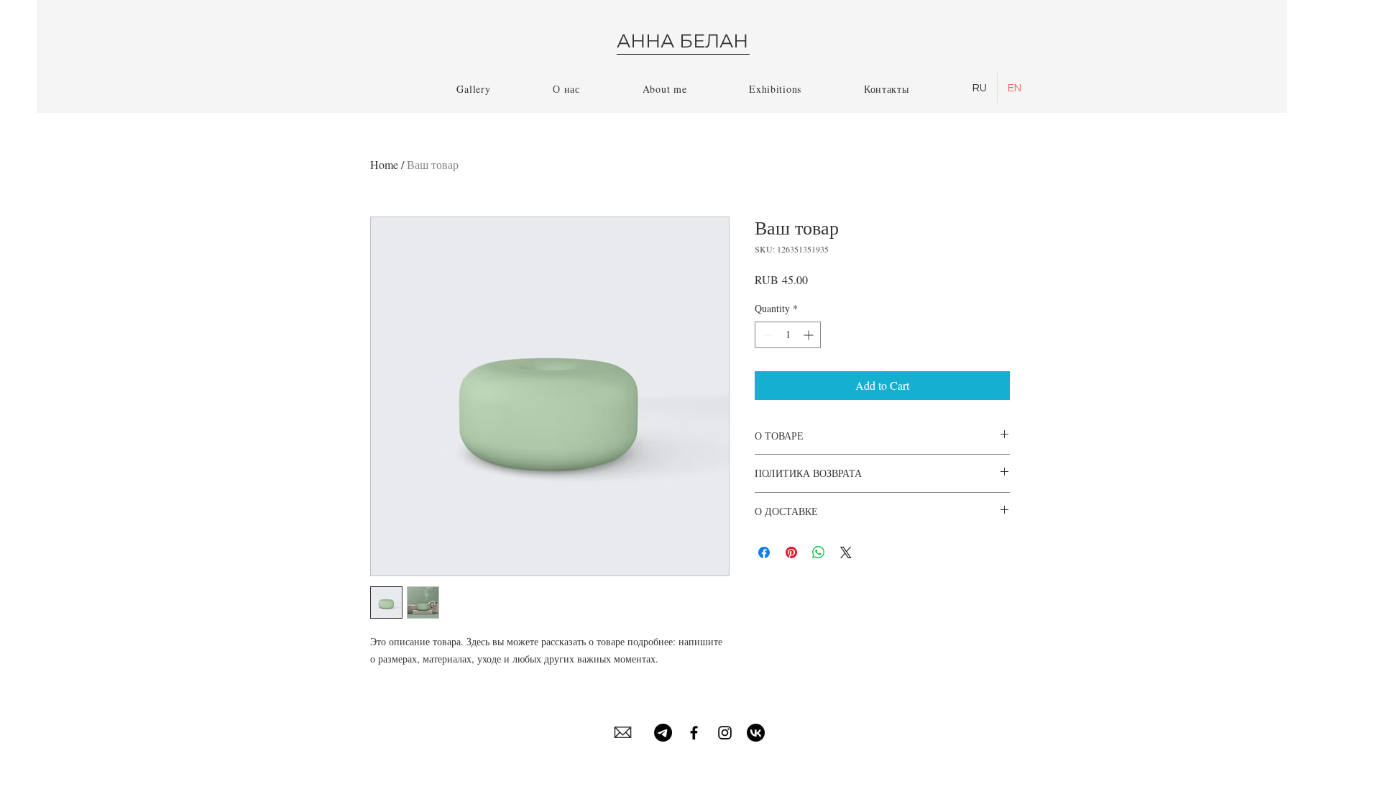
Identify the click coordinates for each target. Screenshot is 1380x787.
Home (384, 164)
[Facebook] (694, 733)
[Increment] (810, 334)
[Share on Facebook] (764, 552)
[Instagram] (725, 733)
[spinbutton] (788, 334)
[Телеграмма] (663, 733)
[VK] (756, 733)
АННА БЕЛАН (682, 41)
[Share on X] (846, 552)
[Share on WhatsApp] (818, 552)
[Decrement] (766, 334)
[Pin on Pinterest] (791, 552)
